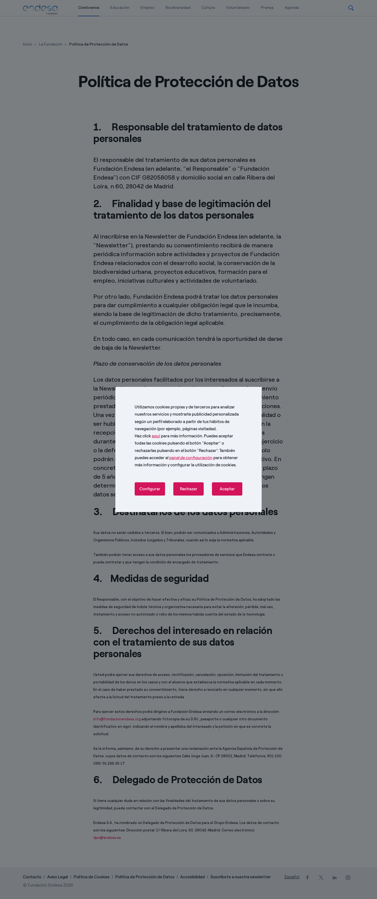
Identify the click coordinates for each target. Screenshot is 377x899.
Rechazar (188, 488)
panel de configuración (191, 457)
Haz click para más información (168, 436)
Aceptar (227, 488)
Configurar (149, 488)
